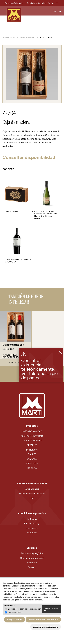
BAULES (32, 454)
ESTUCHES (32, 463)
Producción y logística (32, 553)
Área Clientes (32, 488)
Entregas (32, 519)
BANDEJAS (32, 449)
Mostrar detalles (51, 608)
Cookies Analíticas (15, 612)
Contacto (32, 562)
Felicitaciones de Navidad (32, 493)
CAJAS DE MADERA (32, 440)
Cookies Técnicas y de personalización (24, 609)
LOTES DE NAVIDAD (32, 431)
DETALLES (32, 445)
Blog (32, 498)
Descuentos (32, 528)
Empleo (32, 567)
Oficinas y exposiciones (32, 558)
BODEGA (32, 468)
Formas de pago (32, 523)
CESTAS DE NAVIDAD (32, 436)
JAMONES (32, 459)
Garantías (32, 532)
